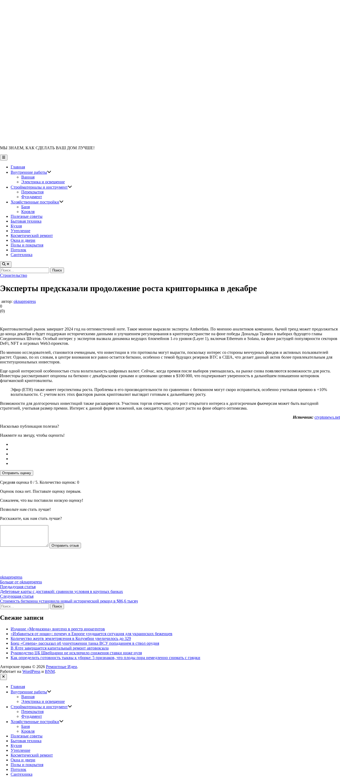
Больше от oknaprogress (21, 582)
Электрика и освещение (43, 182)
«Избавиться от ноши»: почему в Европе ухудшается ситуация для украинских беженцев (91, 633)
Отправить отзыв (65, 545)
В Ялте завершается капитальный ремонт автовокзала (60, 648)
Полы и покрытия (27, 245)
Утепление (20, 230)
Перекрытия (32, 192)
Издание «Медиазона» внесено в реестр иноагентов (58, 629)
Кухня (16, 226)
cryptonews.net (327, 417)
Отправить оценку (16, 473)
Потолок (18, 250)
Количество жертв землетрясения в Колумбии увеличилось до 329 (71, 638)
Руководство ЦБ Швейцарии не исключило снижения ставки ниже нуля (76, 653)
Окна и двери (23, 240)
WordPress (31, 671)
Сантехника (21, 254)
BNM (50, 671)
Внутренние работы (31, 172)
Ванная (28, 177)
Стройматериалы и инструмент (41, 187)
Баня (25, 207)
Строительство (13, 275)
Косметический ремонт (32, 235)
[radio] (175, 444)
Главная (18, 167)
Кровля (28, 211)
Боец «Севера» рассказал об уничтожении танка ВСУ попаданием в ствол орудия (85, 643)
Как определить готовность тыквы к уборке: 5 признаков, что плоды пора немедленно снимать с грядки (105, 657)
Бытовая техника (26, 221)
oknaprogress (25, 301)
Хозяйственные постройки (37, 202)
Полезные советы (26, 216)
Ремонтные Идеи (61, 666)
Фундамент (31, 196)
